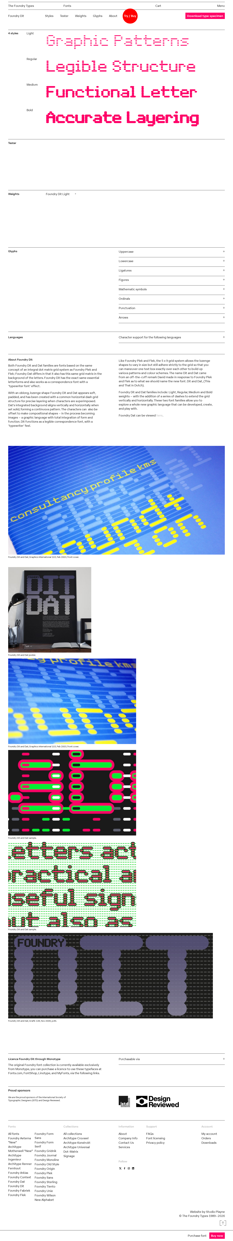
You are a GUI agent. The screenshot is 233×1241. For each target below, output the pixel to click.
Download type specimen (205, 16)
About (113, 16)
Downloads (208, 1142)
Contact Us (126, 1142)
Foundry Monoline (47, 1160)
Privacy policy (155, 1142)
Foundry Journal (45, 1155)
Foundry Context (19, 1177)
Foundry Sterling (46, 1182)
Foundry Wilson (45, 1195)
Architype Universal (76, 1147)
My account (209, 1134)
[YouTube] (129, 1168)
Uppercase (126, 251)
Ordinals (124, 298)
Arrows (123, 317)
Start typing (93, 163)
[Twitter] (120, 1168)
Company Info (128, 1138)
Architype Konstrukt (76, 1142)
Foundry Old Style (47, 1164)
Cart (158, 6)
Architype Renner (20, 1164)
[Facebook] (124, 1168)
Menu (221, 5)
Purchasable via (129, 1059)
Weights (80, 16)
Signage (69, 1156)
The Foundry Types (21, 6)
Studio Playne (215, 1211)
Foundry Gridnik (45, 1151)
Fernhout (14, 1168)
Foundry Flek (17, 1195)
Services (124, 1147)
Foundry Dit (16, 1186)
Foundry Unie (44, 1191)
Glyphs (97, 16)
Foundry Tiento (45, 1186)
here (159, 415)
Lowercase (126, 261)
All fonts (13, 1134)
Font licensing (155, 1138)
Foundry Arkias (18, 1172)
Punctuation (127, 308)
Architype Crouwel (76, 1138)
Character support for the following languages (150, 337)
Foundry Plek (43, 1173)
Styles (49, 16)
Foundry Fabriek (19, 1190)
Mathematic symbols (133, 289)
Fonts (67, 6)
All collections (72, 1134)
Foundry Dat (16, 1181)
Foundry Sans (44, 1177)
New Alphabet (44, 1200)
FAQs (150, 1134)
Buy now (217, 1235)
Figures (124, 280)
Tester (64, 16)
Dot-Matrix (70, 1151)
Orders (206, 1138)
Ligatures (125, 270)
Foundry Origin (45, 1168)
